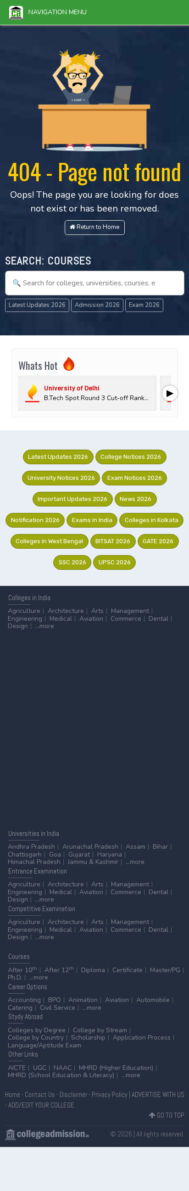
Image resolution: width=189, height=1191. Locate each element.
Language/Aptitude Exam (44, 1045)
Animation (83, 1000)
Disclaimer (73, 1094)
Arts (97, 611)
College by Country (36, 1037)
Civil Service (57, 1007)
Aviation (91, 618)
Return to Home (97, 227)
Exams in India (92, 520)
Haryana (109, 854)
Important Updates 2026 (72, 498)
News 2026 (135, 498)
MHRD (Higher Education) (116, 1067)
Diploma (93, 970)
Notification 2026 (35, 520)
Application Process (142, 1037)
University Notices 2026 (61, 477)
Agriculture (24, 611)
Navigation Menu (55, 12)
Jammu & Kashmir (93, 861)
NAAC (63, 1067)
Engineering (25, 618)
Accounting (24, 1000)
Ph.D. (15, 977)
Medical (61, 618)
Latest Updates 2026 (37, 305)
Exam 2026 (144, 305)
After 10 (22, 970)
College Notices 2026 (130, 456)
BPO (54, 1000)
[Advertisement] (94, 729)
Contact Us (40, 1094)
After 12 (59, 970)
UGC (39, 1067)
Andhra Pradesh (31, 846)
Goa (55, 854)
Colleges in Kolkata (151, 520)
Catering (20, 1007)
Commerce (126, 618)
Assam (135, 846)
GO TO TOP (170, 1115)
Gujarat (79, 854)
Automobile (153, 1000)
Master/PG (165, 970)
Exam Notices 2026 (134, 477)
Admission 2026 (97, 305)
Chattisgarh (25, 854)
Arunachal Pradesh (90, 846)
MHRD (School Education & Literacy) (61, 1075)
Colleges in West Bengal (49, 541)
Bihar (160, 846)
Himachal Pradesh (34, 861)
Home (12, 1094)
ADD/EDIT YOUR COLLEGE (41, 1105)
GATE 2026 (158, 541)
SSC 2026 (72, 562)
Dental (158, 618)
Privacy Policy (110, 1094)
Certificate (127, 970)
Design (18, 626)
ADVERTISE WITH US (158, 1094)
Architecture (66, 611)
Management (130, 611)
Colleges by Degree (37, 1030)
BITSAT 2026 (112, 541)
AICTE (17, 1067)
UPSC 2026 (115, 562)
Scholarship (88, 1037)
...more (44, 626)
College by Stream (100, 1030)
